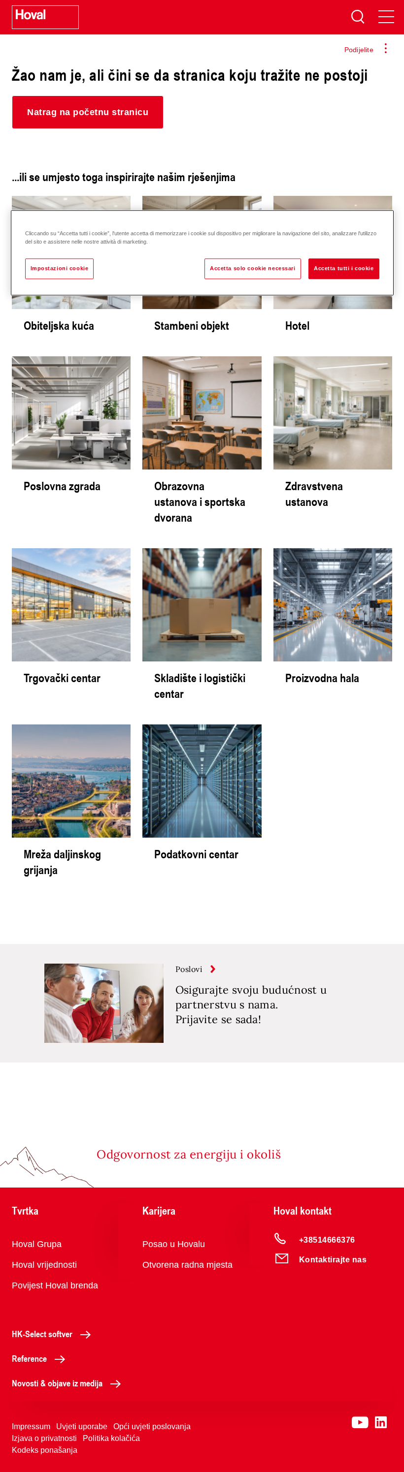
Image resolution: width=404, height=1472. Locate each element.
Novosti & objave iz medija (57, 1383)
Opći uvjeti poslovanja (152, 1426)
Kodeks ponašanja (44, 1450)
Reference (29, 1358)
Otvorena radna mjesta (187, 1265)
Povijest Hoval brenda (55, 1285)
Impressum (31, 1426)
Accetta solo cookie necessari (253, 268)
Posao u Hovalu (173, 1244)
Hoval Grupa (37, 1244)
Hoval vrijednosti (44, 1265)
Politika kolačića (111, 1438)
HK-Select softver (42, 1333)
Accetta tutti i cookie (344, 268)
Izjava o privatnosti (44, 1438)
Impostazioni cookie (60, 268)
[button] (88, 112)
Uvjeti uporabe (81, 1426)
